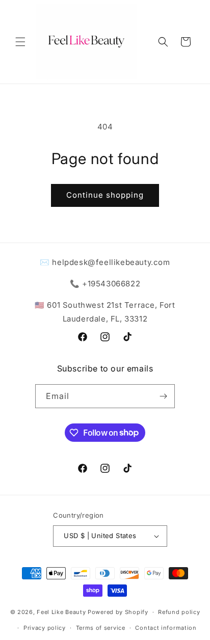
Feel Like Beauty (61, 612)
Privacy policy (44, 627)
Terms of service (100, 627)
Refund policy (179, 612)
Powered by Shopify (118, 612)
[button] (20, 42)
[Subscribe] (163, 396)
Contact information (165, 627)
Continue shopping (105, 195)
